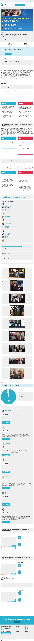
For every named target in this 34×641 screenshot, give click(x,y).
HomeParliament (28, 628)
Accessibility (27, 636)
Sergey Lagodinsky (8, 206)
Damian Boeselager (8, 223)
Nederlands (17, 197)
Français (9, 197)
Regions (17, 637)
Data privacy (27, 634)
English (6, 197)
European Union (5, 32)
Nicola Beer (7, 236)
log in (28, 1)
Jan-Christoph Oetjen (8, 219)
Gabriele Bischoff (8, 410)
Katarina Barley (7, 213)
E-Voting (26, 629)
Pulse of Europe (6, 38)
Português (20, 197)
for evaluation (6, 422)
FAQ (26, 627)
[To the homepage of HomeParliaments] (6, 4)
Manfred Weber (7, 216)
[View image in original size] (17, 273)
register (24, 1)
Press (17, 628)
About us (17, 627)
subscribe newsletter (6, 633)
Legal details (27, 635)
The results (8, 53)
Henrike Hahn (7, 226)
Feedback (17, 629)
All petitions (18, 634)
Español (24, 197)
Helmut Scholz (7, 209)
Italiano (13, 197)
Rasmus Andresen (8, 233)
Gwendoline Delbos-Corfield (9, 240)
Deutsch (3, 197)
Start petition (18, 635)
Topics (17, 636)
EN (31, 1)
